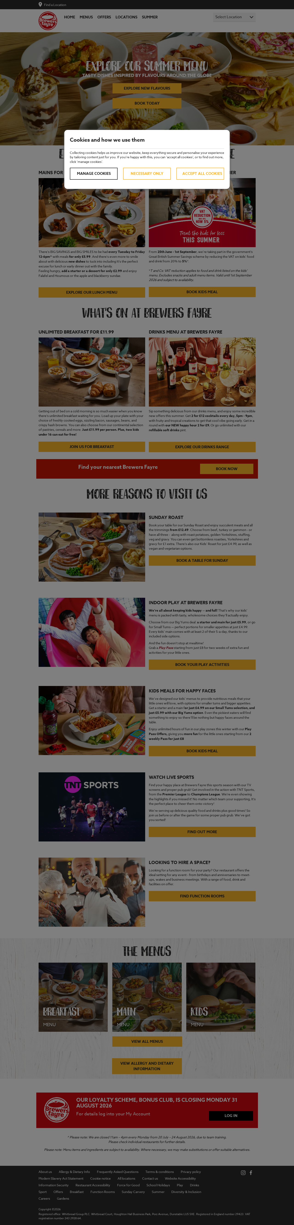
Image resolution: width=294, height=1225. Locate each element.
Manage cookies (94, 173)
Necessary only (147, 173)
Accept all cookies (202, 173)
